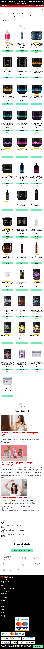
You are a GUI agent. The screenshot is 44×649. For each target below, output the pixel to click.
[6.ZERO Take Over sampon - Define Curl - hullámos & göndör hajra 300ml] (22, 174)
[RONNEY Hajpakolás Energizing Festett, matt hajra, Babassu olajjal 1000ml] (22, 307)
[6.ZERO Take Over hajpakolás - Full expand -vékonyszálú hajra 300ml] (7, 121)
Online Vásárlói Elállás (5, 579)
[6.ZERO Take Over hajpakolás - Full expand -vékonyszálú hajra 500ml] (22, 121)
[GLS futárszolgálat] (5, 638)
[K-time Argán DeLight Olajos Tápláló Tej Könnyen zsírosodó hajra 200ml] (36, 201)
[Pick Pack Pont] (19, 638)
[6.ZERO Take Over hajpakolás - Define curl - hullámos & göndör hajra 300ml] (22, 95)
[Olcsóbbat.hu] (5, 642)
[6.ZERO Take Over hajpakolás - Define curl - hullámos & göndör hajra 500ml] (36, 95)
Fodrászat (5, 13)
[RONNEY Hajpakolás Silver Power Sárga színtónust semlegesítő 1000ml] (22, 360)
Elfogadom (38, 646)
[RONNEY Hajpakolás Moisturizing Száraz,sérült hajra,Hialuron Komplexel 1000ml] (36, 307)
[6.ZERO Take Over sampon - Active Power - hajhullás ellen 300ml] (7, 42)
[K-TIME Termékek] (22, 564)
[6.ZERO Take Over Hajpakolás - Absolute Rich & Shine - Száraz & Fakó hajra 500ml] (36, 68)
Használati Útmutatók (5, 581)
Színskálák (3, 594)
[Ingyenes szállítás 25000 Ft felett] (22, 522)
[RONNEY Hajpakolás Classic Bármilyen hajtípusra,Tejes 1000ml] (7, 307)
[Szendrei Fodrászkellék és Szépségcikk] (5, 6)
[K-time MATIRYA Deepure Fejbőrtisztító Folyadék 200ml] (36, 228)
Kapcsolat (2, 584)
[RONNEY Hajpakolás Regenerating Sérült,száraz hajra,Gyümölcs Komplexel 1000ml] (22, 334)
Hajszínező (3, 608)
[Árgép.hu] (14, 642)
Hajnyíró (2, 613)
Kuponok (2, 582)
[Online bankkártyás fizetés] (22, 526)
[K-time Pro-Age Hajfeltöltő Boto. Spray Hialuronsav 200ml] (36, 254)
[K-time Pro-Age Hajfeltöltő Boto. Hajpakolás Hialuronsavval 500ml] (22, 254)
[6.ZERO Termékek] (7, 564)
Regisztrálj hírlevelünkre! (22, 550)
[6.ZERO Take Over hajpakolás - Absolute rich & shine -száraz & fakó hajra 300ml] (7, 95)
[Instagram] (4, 616)
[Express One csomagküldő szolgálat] (13, 638)
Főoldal (2, 13)
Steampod (3, 609)
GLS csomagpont (4, 597)
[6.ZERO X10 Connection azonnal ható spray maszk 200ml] (7, 201)
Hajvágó (2, 612)
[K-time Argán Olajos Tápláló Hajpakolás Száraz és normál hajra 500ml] (22, 228)
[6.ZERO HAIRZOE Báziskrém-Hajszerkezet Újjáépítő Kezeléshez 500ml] (22, 42)
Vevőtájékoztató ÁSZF (5, 591)
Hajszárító (2, 606)
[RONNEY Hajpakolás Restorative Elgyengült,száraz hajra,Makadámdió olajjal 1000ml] (36, 334)
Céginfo (2, 585)
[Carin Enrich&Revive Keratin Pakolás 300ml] (22, 281)
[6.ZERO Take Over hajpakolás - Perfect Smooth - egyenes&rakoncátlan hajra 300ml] (36, 121)
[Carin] (36, 564)
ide (30, 646)
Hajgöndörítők (3, 601)
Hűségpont (3, 600)
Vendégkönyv (3, 596)
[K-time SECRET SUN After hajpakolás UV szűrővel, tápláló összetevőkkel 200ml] (7, 281)
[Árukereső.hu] (30, 638)
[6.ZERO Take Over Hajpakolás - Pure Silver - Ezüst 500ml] (7, 174)
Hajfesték (2, 603)
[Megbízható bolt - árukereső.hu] (24, 638)
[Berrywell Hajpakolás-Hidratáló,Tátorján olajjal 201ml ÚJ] (36, 360)
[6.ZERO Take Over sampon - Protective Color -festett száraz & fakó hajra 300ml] (36, 174)
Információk (3, 587)
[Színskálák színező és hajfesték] (22, 531)
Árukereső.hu (30, 639)
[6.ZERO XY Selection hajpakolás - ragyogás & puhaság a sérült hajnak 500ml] (22, 201)
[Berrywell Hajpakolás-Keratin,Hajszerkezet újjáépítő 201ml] (7, 387)
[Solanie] (22, 569)
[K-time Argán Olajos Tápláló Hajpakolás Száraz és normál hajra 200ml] (7, 228)
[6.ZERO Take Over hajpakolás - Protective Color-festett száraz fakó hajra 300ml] (22, 148)
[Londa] (7, 569)
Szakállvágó (3, 610)
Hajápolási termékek (12, 13)
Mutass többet (4, 513)
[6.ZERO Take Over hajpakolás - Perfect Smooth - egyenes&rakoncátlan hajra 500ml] (7, 148)
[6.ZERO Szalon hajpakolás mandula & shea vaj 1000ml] (22, 68)
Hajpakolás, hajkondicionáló (20, 13)
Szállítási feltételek (4, 593)
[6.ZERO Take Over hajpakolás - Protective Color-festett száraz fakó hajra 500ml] (36, 148)
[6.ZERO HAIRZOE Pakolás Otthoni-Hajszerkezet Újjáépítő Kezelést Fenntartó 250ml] (36, 42)
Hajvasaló (2, 605)
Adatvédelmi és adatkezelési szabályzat (8, 588)
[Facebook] (1, 616)
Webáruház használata (5, 589)
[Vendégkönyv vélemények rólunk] (22, 535)
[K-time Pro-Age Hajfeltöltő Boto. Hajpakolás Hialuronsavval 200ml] (7, 254)
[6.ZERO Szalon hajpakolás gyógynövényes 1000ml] (7, 68)
